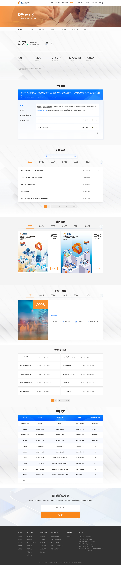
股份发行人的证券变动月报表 (28, 184)
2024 (53, 162)
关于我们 (57, 3)
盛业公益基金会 (55, 543)
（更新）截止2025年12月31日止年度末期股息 (32, 177)
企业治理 (30, 29)
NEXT (74, 206)
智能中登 (29, 555)
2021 (88, 162)
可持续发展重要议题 (56, 540)
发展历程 (20, 543)
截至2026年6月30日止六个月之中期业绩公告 (32, 170)
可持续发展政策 (55, 536)
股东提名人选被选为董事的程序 (44, 127)
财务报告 (52, 29)
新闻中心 (88, 3)
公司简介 (20, 536)
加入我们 (94, 3)
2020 (87, 226)
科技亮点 (29, 552)
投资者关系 (73, 3)
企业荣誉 (20, 549)
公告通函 (41, 29)
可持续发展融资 (55, 549)
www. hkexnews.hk (84, 109)
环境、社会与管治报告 (57, 546)
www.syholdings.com (42, 110)
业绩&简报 (63, 29)
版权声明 (75, 562)
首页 (52, 3)
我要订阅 (60, 515)
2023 (64, 162)
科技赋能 (29, 546)
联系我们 (81, 533)
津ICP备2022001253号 (68, 562)
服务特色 (29, 536)
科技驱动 (29, 549)
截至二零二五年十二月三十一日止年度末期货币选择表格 (34, 198)
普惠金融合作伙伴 (31, 543)
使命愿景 (20, 540)
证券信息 (20, 29)
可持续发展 (81, 3)
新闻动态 (69, 536)
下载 (55, 268)
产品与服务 (65, 3)
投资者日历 (75, 29)
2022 (76, 162)
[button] (97, 133)
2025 (41, 162)
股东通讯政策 (41, 120)
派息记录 (86, 29)
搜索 (75, 156)
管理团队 (20, 546)
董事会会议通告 (25, 191)
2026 (30, 162)
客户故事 (29, 540)
